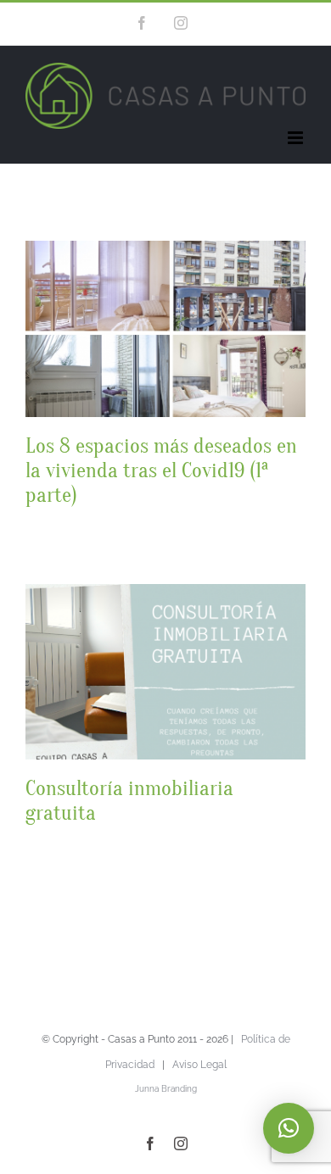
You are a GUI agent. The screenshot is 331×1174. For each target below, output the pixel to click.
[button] (288, 1128)
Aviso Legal (199, 1065)
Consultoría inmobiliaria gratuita (129, 801)
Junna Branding (166, 1088)
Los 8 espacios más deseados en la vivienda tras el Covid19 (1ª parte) (161, 470)
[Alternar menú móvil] (297, 138)
